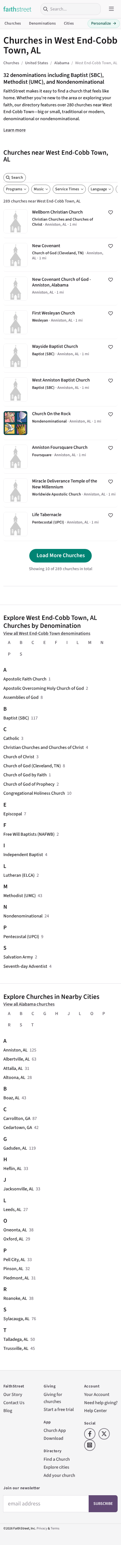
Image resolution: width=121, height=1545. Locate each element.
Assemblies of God (21, 697)
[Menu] (111, 9)
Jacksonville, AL (18, 1189)
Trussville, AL (15, 1348)
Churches (13, 23)
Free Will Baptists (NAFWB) (29, 834)
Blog (7, 1410)
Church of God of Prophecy (29, 784)
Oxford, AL (13, 1239)
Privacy (42, 1528)
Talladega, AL (15, 1339)
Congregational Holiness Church (34, 793)
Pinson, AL (13, 1268)
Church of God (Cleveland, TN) (32, 765)
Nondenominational (22, 916)
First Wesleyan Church (60, 322)
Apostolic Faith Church (24, 679)
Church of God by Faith (25, 775)
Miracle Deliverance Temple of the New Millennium (60, 490)
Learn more (14, 130)
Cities (69, 23)
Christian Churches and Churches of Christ (43, 747)
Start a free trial (59, 1409)
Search (17, 177)
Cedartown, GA (17, 1127)
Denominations (42, 23)
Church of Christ (18, 756)
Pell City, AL (14, 1259)
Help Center (95, 1410)
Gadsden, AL (15, 1148)
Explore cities (56, 1467)
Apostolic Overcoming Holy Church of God (43, 688)
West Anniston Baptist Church (60, 389)
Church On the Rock (60, 423)
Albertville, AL (16, 1059)
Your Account (96, 1394)
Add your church (59, 1475)
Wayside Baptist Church (60, 355)
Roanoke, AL (15, 1298)
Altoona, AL (14, 1077)
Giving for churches (53, 1397)
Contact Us (13, 1402)
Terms (55, 1528)
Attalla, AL (13, 1068)
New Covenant (60, 254)
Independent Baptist (23, 854)
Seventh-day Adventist (25, 966)
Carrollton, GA (16, 1118)
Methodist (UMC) (19, 895)
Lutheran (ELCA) (19, 875)
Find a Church (57, 1459)
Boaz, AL (11, 1097)
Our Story (12, 1394)
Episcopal (12, 814)
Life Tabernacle (60, 524)
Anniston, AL (15, 1050)
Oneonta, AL (15, 1230)
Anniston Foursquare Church (60, 456)
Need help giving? (101, 1402)
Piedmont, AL (16, 1278)
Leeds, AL (12, 1209)
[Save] (111, 212)
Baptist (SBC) (16, 718)
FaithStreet (17, 9)
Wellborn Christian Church (60, 221)
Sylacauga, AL (16, 1318)
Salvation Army (18, 957)
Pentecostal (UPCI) (21, 936)
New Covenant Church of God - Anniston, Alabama (60, 288)
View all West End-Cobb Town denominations (46, 633)
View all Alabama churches (29, 1004)
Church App (55, 1430)
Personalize (103, 23)
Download (53, 1438)
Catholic (11, 738)
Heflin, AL (12, 1168)
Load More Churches (61, 555)
